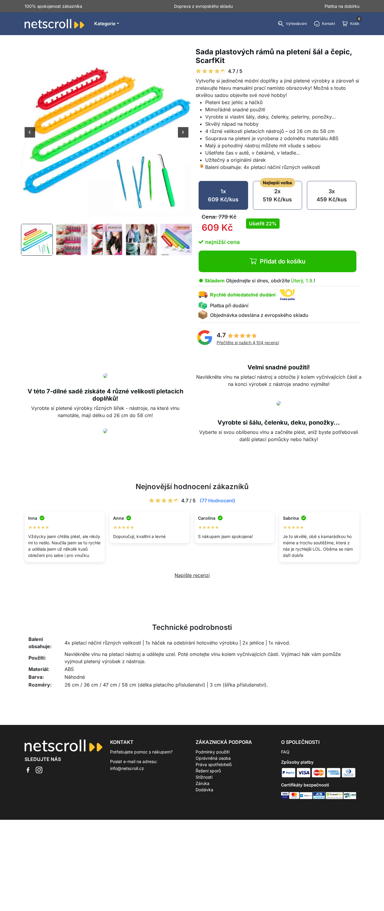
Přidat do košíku (282, 261)
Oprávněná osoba (213, 758)
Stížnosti (204, 777)
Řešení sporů (208, 770)
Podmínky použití (213, 751)
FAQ (285, 751)
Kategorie (105, 23)
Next (183, 133)
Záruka (202, 783)
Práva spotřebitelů (214, 764)
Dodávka (204, 789)
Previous (30, 133)
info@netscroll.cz (127, 768)
